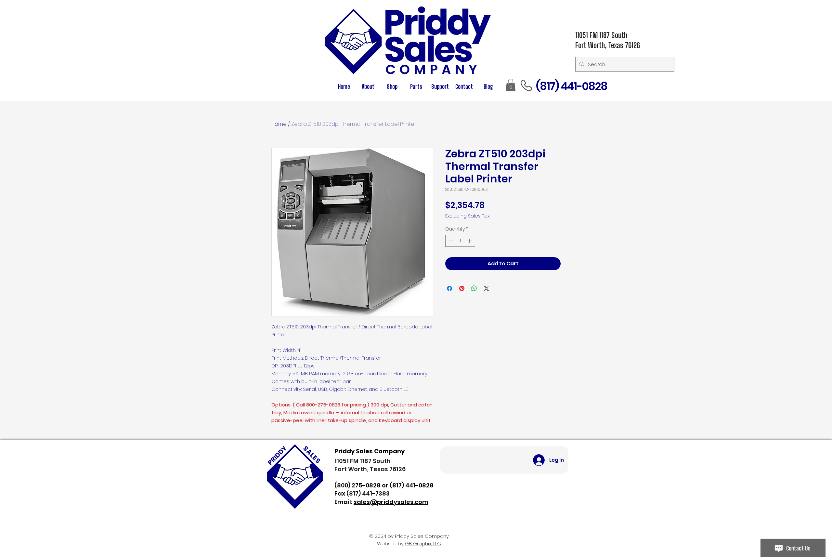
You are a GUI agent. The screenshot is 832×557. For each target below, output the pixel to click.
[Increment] (470, 240)
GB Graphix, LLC (423, 543)
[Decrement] (450, 240)
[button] (416, 86)
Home (279, 124)
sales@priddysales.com (391, 502)
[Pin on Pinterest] (462, 288)
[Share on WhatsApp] (474, 288)
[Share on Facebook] (449, 288)
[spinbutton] (460, 240)
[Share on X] (486, 288)
